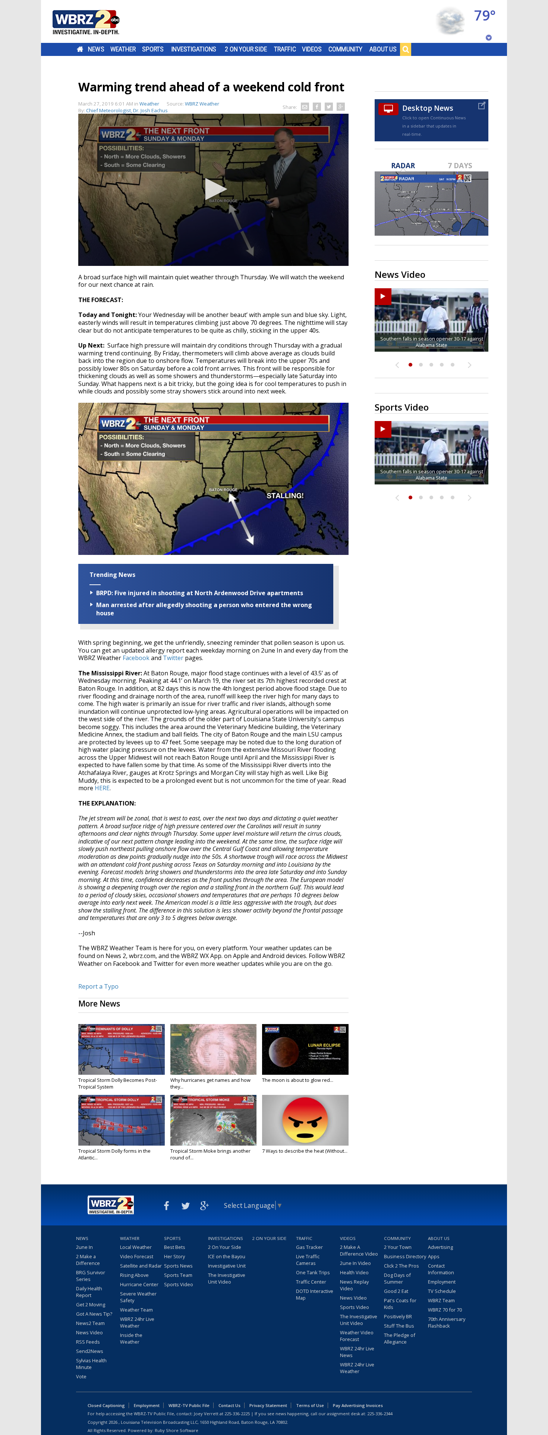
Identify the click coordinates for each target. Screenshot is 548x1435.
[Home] (95, 21)
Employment (442, 1281)
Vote (81, 1376)
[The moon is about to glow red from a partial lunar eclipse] (305, 1049)
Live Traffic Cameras (307, 1259)
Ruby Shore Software (176, 1430)
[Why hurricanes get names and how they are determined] (213, 1049)
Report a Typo (98, 986)
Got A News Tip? (94, 1313)
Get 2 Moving (90, 1304)
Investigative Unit (227, 1265)
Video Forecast (136, 1256)
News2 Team (90, 1323)
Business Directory (405, 1256)
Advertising (440, 1247)
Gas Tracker (309, 1247)
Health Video (354, 1272)
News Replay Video (354, 1285)
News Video (89, 1332)
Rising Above (134, 1275)
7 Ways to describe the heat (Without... (304, 1150)
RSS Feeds (88, 1341)
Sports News (178, 1265)
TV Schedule (442, 1291)
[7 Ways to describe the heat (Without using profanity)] (305, 1120)
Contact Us (229, 1405)
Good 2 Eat (396, 1291)
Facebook (136, 658)
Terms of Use (310, 1405)
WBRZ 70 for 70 (445, 1309)
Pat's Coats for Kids (400, 1303)
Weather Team (136, 1309)
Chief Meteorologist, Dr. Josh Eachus (127, 110)
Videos (312, 49)
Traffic (285, 49)
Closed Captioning (106, 1405)
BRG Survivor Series (90, 1275)
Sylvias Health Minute (91, 1363)
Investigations (194, 49)
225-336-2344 (380, 1413)
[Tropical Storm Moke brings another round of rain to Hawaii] (213, 1120)
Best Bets (174, 1247)
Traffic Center (311, 1281)
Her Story (174, 1256)
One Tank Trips (313, 1272)
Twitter (173, 658)
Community (345, 49)
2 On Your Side (246, 49)
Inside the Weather (131, 1338)
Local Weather (136, 1247)
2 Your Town (398, 1247)
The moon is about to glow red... (297, 1080)
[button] (213, 189)
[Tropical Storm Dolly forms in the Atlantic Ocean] (121, 1120)
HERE (102, 788)
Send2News (89, 1351)
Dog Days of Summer (397, 1278)
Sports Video (178, 1284)
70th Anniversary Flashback (446, 1322)
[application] (213, 190)
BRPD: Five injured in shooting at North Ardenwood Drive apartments (199, 593)
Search (405, 49)
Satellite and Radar (141, 1265)
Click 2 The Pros (401, 1265)
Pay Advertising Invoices (358, 1405)
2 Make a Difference (88, 1259)
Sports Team (178, 1275)
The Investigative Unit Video (226, 1278)
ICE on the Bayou (226, 1256)
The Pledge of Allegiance (399, 1338)
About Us (383, 49)
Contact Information (441, 1269)
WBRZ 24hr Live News (357, 1352)
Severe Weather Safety (138, 1297)
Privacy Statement (268, 1405)
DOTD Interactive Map (314, 1294)
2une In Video (355, 1263)
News (96, 49)
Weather (123, 49)
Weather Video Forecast (357, 1336)
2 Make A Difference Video (359, 1250)
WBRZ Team (441, 1300)
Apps (434, 1256)
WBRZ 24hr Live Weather (137, 1322)
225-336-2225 (237, 1413)
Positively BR (398, 1316)
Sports (153, 49)
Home (80, 49)
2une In (84, 1247)
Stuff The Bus (399, 1325)
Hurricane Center (139, 1284)
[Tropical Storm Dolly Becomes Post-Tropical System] (121, 1049)
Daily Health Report (89, 1292)
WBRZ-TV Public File (189, 1405)
